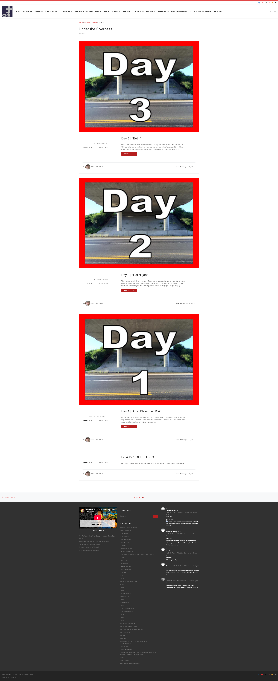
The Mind (123, 635)
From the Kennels (125, 569)
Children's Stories (125, 539)
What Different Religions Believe (130, 663)
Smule (122, 614)
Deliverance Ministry (126, 548)
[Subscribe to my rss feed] (272, 3)
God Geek (123, 572)
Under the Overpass (90, 22)
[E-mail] (275, 3)
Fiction (122, 557)
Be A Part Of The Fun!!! (137, 457)
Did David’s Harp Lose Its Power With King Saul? (94, 541)
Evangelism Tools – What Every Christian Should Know (137, 554)
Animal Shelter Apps (126, 530)
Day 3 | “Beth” (131, 138)
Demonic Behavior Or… (127, 551)
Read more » (129, 154)
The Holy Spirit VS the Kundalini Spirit (186, 566)
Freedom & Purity (125, 566)
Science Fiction (124, 602)
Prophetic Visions (125, 593)
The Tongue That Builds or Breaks (89, 544)
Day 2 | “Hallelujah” (134, 274)
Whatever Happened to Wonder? (89, 547)
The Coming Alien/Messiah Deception (131, 629)
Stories (122, 620)
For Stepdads (124, 563)
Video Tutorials (124, 660)
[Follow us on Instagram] (269, 3)
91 (140, 497)
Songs (122, 617)
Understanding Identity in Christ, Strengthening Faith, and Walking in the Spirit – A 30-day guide (138, 653)
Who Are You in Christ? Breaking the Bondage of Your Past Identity (97, 537)
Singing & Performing (126, 611)
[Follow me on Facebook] (259, 3)
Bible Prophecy (124, 533)
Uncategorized (124, 646)
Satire (122, 599)
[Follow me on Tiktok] (266, 3)
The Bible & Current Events (128, 626)
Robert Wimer (98, 166)
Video (121, 657)
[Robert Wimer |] (7, 11)
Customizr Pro (15, 677)
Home (81, 22)
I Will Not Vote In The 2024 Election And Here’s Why (181, 513)
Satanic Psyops (124, 596)
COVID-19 (123, 545)
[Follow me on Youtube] (263, 3)
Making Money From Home (128, 581)
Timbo (168, 581)
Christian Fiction (125, 542)
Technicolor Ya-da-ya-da (127, 623)
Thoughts (123, 638)
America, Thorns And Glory (128, 527)
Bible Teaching (124, 536)
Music (122, 584)
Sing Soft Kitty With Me (127, 608)
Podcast (122, 587)
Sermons (122, 605)
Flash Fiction (124, 560)
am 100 (171, 519)
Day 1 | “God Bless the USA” (141, 411)
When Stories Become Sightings (88, 550)
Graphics (122, 575)
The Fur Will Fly (125, 632)
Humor (122, 578)
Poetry (122, 590)
